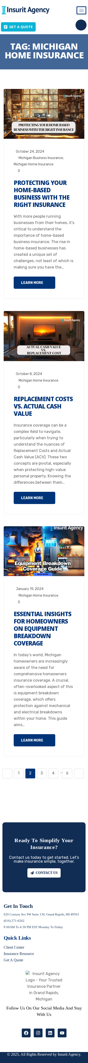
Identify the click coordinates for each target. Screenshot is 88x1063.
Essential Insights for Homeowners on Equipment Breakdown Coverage (42, 628)
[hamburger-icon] (81, 10)
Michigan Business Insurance (41, 158)
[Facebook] (26, 1033)
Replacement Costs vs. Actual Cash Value (43, 406)
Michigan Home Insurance (34, 164)
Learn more (32, 283)
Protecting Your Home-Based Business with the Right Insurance (41, 194)
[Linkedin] (50, 1033)
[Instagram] (38, 1033)
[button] (81, 25)
